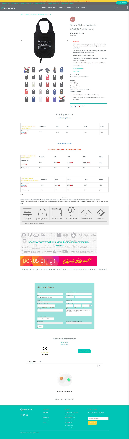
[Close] (38, 205)
